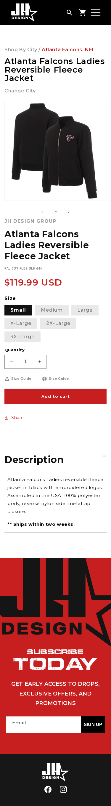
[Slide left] (42, 211)
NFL (90, 49)
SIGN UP (93, 724)
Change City (20, 91)
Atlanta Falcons (62, 49)
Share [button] (17, 417)
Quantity (14, 349)
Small (18, 310)
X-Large (20, 323)
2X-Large (58, 323)
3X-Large (22, 336)
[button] (69, 12)
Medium (52, 310)
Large (85, 310)
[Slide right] (68, 211)
